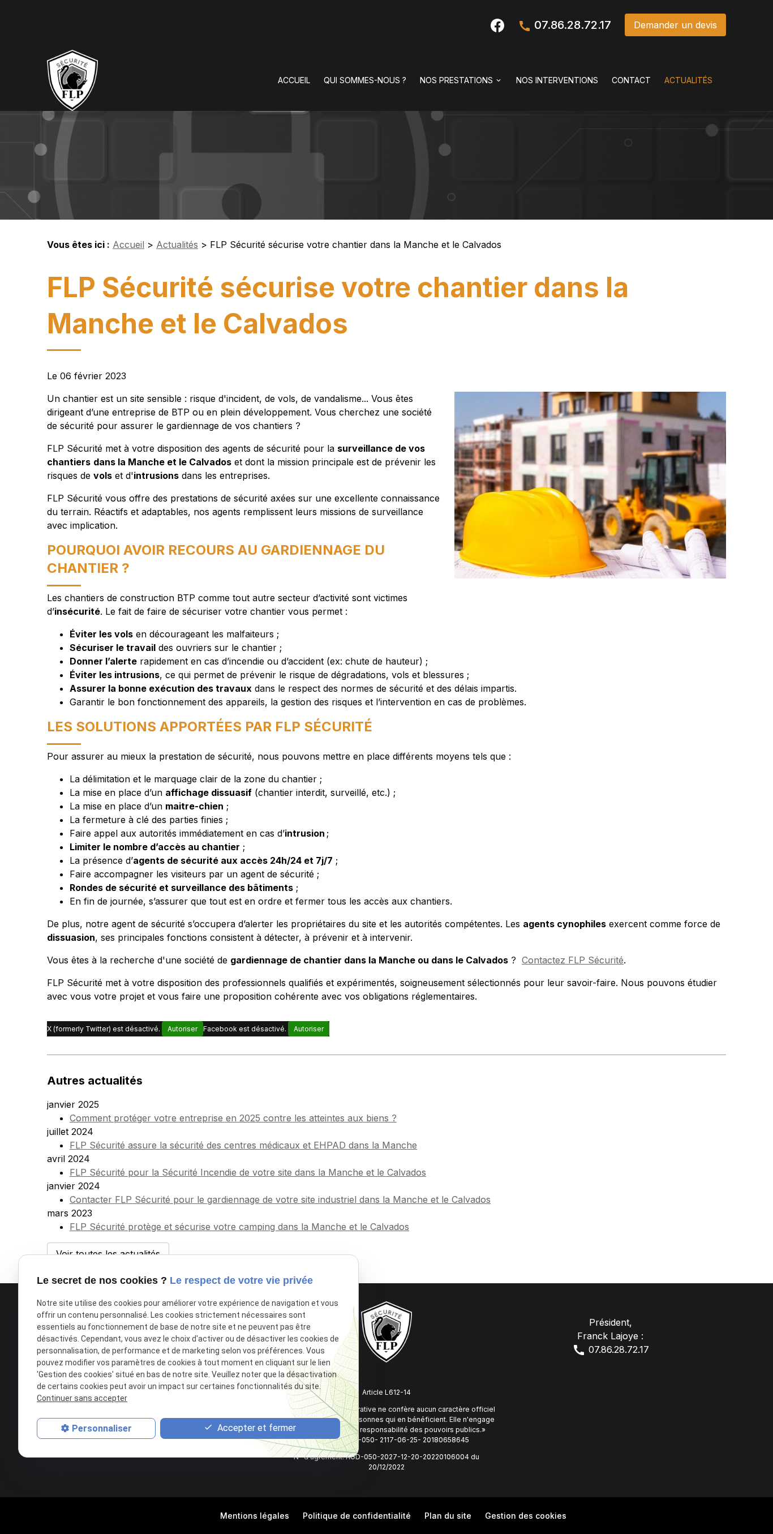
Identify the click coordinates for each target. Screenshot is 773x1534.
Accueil (294, 80)
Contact (631, 80)
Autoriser (182, 1029)
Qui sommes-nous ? (365, 80)
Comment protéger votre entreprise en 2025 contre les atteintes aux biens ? (233, 1118)
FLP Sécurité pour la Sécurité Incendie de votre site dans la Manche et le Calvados (248, 1172)
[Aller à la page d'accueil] (72, 80)
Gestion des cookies (525, 1515)
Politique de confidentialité (357, 1515)
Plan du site (447, 1515)
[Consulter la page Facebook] (497, 24)
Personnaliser (102, 1428)
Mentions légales (254, 1515)
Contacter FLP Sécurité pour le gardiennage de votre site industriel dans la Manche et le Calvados (280, 1199)
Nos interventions (557, 80)
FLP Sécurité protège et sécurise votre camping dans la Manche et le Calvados (239, 1226)
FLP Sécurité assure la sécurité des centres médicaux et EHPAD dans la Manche (243, 1145)
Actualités (688, 80)
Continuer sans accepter (82, 1398)
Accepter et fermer (255, 1427)
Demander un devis (675, 25)
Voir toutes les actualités (108, 1253)
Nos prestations (456, 80)
